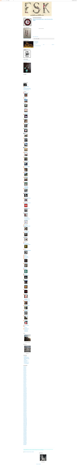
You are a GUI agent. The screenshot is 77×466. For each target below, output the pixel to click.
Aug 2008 (24, 440)
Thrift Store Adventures (26, 362)
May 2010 (24, 423)
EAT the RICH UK (26, 257)
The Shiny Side (26, 114)
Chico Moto (25, 356)
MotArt (25, 103)
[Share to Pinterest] (38, 38)
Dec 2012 (24, 397)
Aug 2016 (24, 367)
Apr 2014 (24, 385)
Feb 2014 (24, 386)
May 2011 (24, 413)
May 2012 (24, 403)
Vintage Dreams (26, 188)
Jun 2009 (24, 432)
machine (25, 147)
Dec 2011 (24, 407)
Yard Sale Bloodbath (26, 363)
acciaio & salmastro (26, 193)
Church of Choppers (26, 325)
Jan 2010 (24, 426)
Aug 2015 (24, 375)
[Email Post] (34, 38)
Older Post (53, 44)
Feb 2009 (24, 435)
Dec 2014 (24, 380)
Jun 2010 (24, 422)
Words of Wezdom (26, 232)
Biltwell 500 (27, 353)
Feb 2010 (24, 425)
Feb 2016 (24, 370)
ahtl (24, 326)
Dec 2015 (24, 372)
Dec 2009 (24, 427)
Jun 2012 (24, 402)
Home (43, 44)
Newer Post (34, 44)
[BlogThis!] (36, 38)
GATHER (25, 108)
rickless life (25, 327)
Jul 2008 (24, 441)
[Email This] (35, 38)
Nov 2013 (24, 388)
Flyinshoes (25, 258)
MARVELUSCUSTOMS (26, 305)
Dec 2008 (24, 437)
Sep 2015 (24, 374)
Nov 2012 (24, 398)
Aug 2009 (24, 430)
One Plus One (25, 360)
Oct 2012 (24, 399)
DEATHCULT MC (26, 256)
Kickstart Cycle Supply (27, 208)
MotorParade (25, 128)
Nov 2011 (24, 408)
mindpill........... (25, 269)
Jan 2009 (24, 436)
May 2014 (24, 384)
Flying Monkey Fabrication (27, 244)
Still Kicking (25, 237)
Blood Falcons (26, 172)
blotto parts (25, 152)
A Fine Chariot (26, 294)
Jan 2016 (24, 371)
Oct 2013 (24, 389)
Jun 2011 (24, 412)
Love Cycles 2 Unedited (27, 342)
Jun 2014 (24, 383)
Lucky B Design (26, 177)
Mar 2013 (24, 395)
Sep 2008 (24, 439)
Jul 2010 (24, 421)
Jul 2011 (24, 411)
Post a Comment (35, 43)
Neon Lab (25, 289)
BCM (24, 133)
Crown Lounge (26, 320)
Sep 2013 (24, 390)
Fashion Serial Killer (26, 86)
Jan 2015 (24, 379)
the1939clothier (26, 263)
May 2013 (24, 393)
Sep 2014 (24, 381)
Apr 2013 (24, 394)
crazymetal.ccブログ (26, 231)
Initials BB (25, 97)
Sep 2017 (24, 366)
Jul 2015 (24, 376)
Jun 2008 (24, 442)
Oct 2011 (24, 409)
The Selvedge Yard (26, 243)
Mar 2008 (24, 444)
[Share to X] (37, 38)
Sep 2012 (24, 400)
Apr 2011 (24, 414)
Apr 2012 (24, 404)
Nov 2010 (24, 418)
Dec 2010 (24, 417)
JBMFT (25, 249)
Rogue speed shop (26, 275)
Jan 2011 (24, 416)
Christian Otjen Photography (27, 250)
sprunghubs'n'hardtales (27, 166)
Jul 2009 (24, 431)
